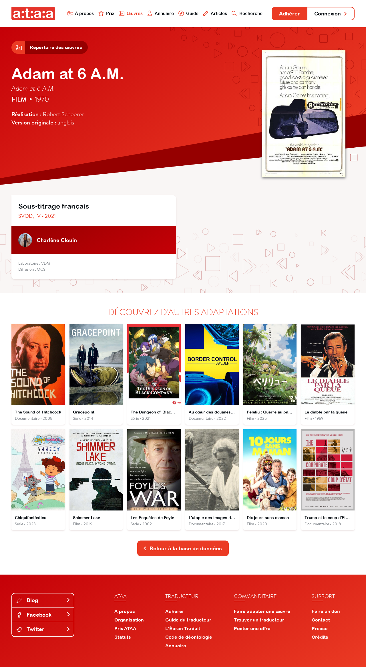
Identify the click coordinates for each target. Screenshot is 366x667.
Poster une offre (252, 628)
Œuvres (135, 13)
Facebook (38, 615)
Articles (219, 13)
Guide (192, 13)
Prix (110, 13)
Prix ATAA (125, 628)
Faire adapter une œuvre (262, 611)
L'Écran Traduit (182, 628)
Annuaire (164, 13)
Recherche (250, 13)
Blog (31, 600)
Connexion (327, 14)
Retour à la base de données (186, 548)
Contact (321, 619)
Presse (320, 628)
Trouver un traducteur (259, 619)
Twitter (34, 629)
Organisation (129, 619)
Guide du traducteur (188, 619)
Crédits (320, 637)
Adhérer (289, 14)
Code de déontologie (188, 637)
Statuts (122, 637)
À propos (84, 13)
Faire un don (326, 611)
